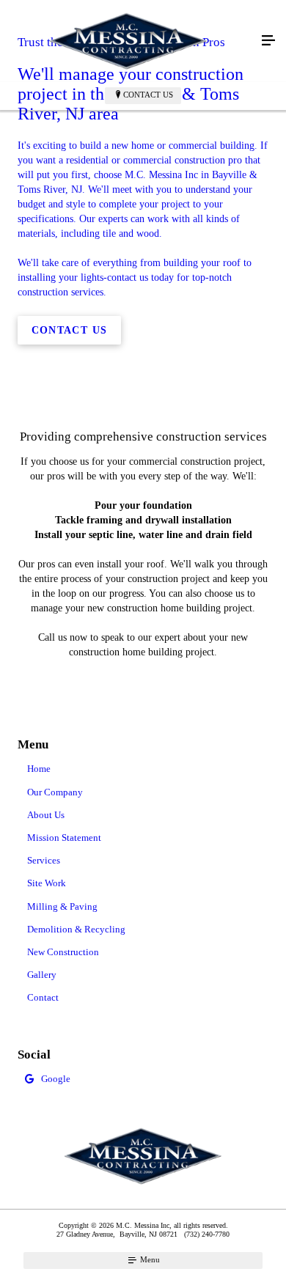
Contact (43, 997)
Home (39, 768)
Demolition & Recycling (76, 929)
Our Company (55, 792)
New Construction (63, 951)
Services (43, 860)
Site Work (46, 882)
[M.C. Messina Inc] (128, 41)
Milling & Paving (62, 906)
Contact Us (148, 94)
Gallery (41, 974)
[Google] (143, 1080)
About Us (46, 814)
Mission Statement (64, 837)
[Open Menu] (268, 41)
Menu (149, 1259)
